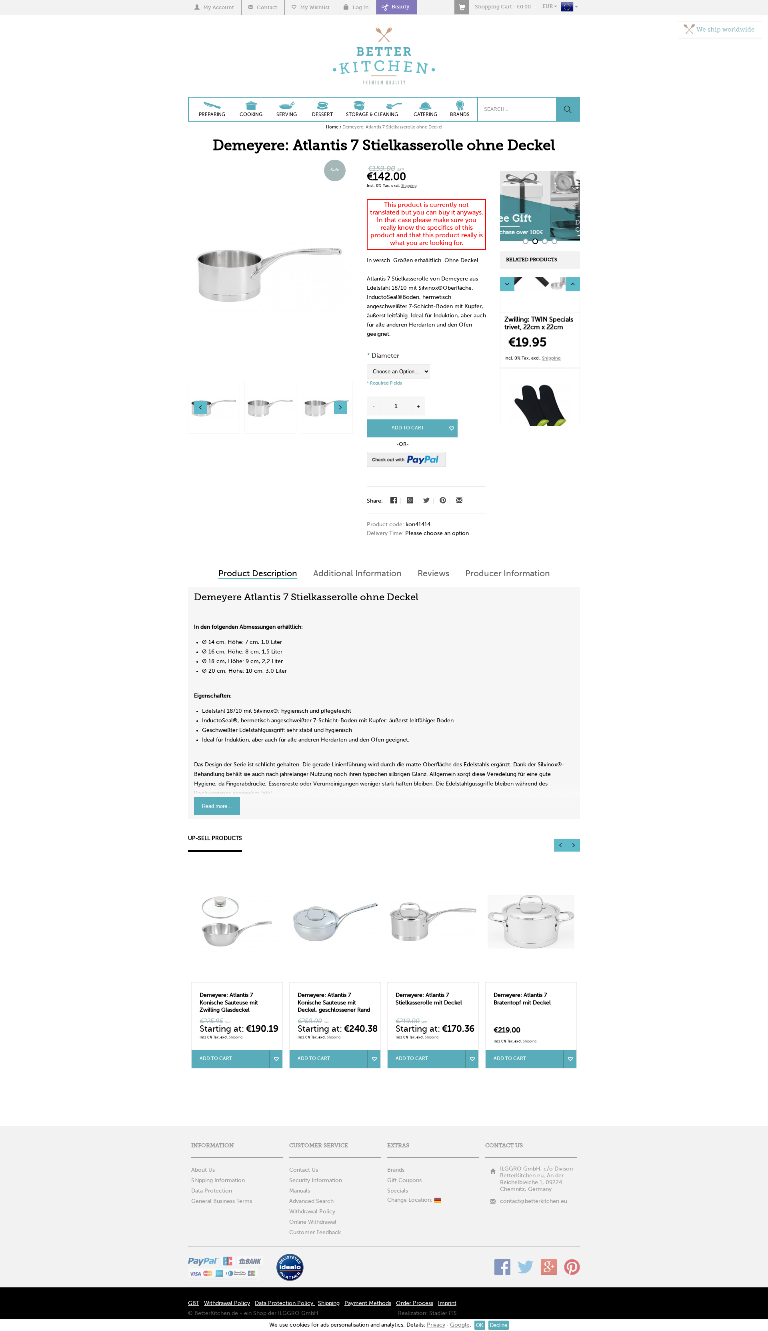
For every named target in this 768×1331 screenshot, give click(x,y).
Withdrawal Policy (312, 1212)
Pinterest (572, 1267)
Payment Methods (367, 1303)
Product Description (257, 574)
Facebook (502, 1267)
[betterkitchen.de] (384, 28)
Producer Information (507, 574)
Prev (507, 284)
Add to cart (216, 1058)
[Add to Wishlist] (276, 1059)
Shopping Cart (493, 7)
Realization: (413, 1313)
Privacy (436, 1325)
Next (573, 284)
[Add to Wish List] (451, 428)
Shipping (409, 186)
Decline (498, 1325)
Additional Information (357, 574)
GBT (193, 1303)
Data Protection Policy (285, 1303)
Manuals (299, 1191)
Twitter (526, 1267)
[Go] (567, 109)
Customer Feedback (315, 1232)
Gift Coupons (404, 1180)
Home (332, 127)
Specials (397, 1191)
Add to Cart (408, 428)
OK (480, 1325)
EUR (548, 6)
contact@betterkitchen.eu (533, 1201)
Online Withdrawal (312, 1222)
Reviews (433, 574)
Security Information (315, 1180)
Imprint (447, 1303)
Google (549, 1267)
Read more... (217, 806)
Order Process (414, 1303)
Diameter (383, 356)
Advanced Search (311, 1201)
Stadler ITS (443, 1313)
